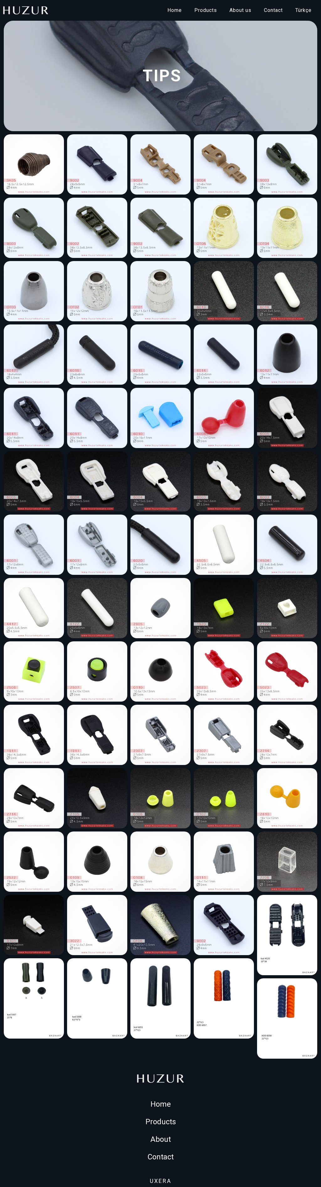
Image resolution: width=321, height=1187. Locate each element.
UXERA (160, 1181)
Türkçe (303, 10)
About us (240, 10)
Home (174, 10)
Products (205, 10)
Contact (273, 10)
